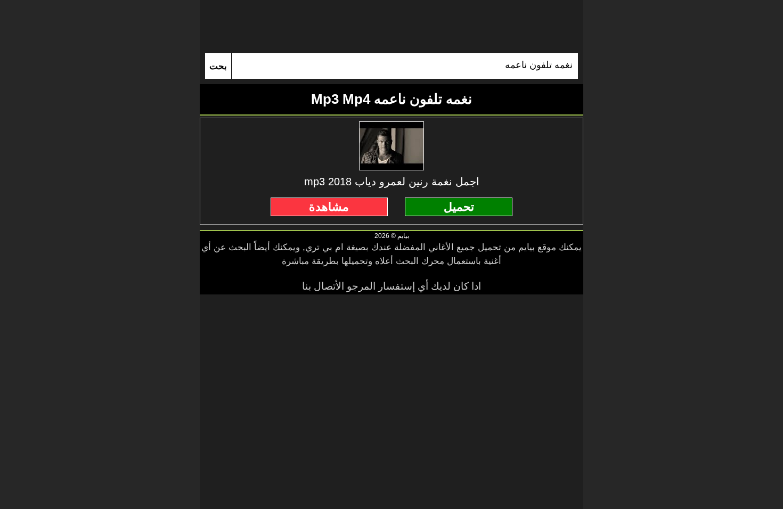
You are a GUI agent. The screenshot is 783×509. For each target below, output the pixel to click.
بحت (218, 66)
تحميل (459, 207)
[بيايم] (391, 26)
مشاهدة (329, 207)
